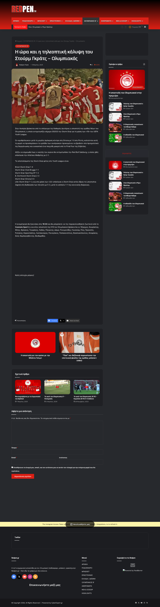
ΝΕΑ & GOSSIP (121, 21)
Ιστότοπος (63, 458)
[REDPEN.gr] (24, 9)
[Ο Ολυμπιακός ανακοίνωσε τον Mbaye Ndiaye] (115, 127)
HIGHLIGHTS (136, 21)
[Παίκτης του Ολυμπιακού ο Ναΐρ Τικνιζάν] (115, 106)
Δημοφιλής (126, 153)
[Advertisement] (103, 7)
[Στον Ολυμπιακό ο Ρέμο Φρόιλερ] (115, 117)
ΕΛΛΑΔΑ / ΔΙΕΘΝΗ (72, 21)
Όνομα (14, 448)
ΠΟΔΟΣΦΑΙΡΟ (27, 21)
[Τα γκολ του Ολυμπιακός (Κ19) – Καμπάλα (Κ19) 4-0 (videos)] (86, 387)
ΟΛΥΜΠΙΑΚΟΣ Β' (29, 41)
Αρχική (19, 41)
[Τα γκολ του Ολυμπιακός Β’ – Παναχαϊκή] (57, 387)
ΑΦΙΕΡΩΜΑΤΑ (106, 21)
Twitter (17, 537)
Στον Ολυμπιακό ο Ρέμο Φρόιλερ (40, 27)
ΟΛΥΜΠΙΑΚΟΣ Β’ (90, 21)
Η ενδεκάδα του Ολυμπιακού (133, 135)
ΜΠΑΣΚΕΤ (41, 21)
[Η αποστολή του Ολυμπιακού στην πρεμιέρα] (115, 165)
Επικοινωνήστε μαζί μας (44, 584)
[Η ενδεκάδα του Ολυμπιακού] (115, 138)
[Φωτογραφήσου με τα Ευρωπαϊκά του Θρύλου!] (28, 387)
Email (14, 458)
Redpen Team (24, 65)
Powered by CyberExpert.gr (52, 603)
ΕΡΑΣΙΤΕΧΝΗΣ (55, 21)
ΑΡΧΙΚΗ (16, 21)
